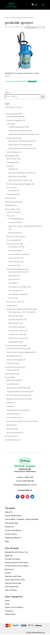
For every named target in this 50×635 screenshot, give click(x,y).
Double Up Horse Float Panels (16, 563)
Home (7, 18)
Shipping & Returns (13, 538)
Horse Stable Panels (13, 516)
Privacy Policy (11, 534)
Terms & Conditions (13, 531)
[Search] (42, 96)
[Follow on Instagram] (27, 497)
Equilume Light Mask (13, 576)
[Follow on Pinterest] (23, 497)
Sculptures (9, 611)
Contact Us (9, 527)
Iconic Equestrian (11, 587)
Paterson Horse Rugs (13, 583)
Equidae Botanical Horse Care (16, 552)
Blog (7, 542)
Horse (7, 604)
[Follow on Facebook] (18, 497)
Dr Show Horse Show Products (17, 566)
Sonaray (8, 573)
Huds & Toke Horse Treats (15, 580)
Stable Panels (10, 614)
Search (7, 93)
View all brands (11, 590)
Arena (7, 601)
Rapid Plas (9, 556)
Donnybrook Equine (12, 559)
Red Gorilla (9, 570)
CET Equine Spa (11, 523)
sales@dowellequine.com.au (25, 485)
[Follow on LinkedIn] (32, 497)
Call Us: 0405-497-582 (25, 481)
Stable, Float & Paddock (14, 608)
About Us (9, 512)
